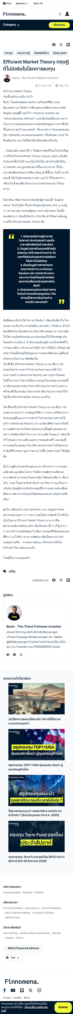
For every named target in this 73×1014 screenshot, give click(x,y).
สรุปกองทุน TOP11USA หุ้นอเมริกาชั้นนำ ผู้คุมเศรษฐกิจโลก (35, 767)
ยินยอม (63, 1007)
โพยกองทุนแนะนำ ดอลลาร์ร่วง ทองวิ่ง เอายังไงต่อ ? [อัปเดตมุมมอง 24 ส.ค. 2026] (35, 813)
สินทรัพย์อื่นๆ (41, 53)
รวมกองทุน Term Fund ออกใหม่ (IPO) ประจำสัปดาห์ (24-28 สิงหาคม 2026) (36, 859)
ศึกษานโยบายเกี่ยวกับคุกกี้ (24, 1009)
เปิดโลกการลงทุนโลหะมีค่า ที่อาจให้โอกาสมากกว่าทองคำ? (34, 721)
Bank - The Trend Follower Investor (33, 626)
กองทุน (8, 53)
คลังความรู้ (23, 53)
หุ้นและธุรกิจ (60, 53)
